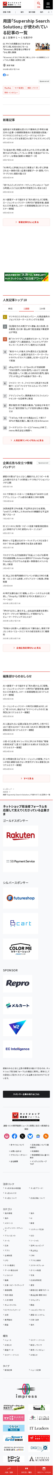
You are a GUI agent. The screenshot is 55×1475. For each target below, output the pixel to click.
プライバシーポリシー (19, 1155)
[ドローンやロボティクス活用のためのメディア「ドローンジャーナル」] (13, 1460)
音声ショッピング (37, 1245)
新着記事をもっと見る (29, 222)
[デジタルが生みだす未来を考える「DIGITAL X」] (39, 1450)
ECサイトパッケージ (12, 1310)
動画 (6, 1280)
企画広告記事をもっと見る (28, 647)
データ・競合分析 (11, 1270)
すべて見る (28, 778)
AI (31, 1218)
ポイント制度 (36, 1270)
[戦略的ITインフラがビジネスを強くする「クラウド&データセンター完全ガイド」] (13, 1408)
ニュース (8, 1340)
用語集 (5, 792)
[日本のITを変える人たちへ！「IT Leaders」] (39, 1429)
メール (7, 1240)
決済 (6, 1315)
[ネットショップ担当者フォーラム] (25, 1119)
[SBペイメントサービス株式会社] (20, 861)
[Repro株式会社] (17, 983)
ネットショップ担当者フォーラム (12, 5)
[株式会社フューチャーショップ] (20, 898)
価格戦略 (8, 1290)
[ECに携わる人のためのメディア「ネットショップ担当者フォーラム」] (39, 1439)
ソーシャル (35, 1240)
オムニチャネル (10, 1305)
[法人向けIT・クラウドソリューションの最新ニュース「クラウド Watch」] (13, 1429)
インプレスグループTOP (38, 1162)
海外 (22, 12)
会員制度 (8, 1255)
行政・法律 (35, 1319)
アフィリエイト (10, 1235)
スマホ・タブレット (37, 1265)
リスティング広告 (37, 1229)
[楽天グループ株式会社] (20, 836)
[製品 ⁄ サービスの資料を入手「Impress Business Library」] (13, 1450)
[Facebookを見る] (14, 1136)
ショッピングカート (38, 1310)
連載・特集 (7, 12)
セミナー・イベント (38, 1340)
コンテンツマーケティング (14, 1229)
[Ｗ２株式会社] (17, 1027)
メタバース (9, 1223)
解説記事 (8, 1370)
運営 (32, 1285)
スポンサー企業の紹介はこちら (26, 1094)
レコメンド (9, 1275)
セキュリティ (35, 1300)
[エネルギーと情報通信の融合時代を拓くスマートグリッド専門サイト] (13, 1439)
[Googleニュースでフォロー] (38, 1136)
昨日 (10, 308)
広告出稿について (38, 1198)
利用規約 (35, 1151)
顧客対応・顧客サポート (40, 1290)
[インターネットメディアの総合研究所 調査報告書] (39, 1419)
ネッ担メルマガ (10, 1193)
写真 (32, 1275)
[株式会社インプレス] (26, 1391)
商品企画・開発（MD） (39, 1295)
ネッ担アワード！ (37, 1188)
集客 (32, 1223)
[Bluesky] (30, 1136)
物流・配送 (9, 1295)
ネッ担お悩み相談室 (13, 1188)
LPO (6, 1260)
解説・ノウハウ (36, 1345)
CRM (32, 1255)
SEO (32, 1235)
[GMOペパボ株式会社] (20, 949)
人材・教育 (9, 1300)
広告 (6, 1245)
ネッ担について (11, 1198)
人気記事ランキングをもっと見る (28, 440)
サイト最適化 (10, 1265)
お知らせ (8, 1345)
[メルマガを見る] (6, 1136)
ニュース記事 (36, 1370)
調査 (6, 1324)
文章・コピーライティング (14, 1285)
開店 (32, 1305)
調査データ (9, 1350)
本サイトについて (17, 1144)
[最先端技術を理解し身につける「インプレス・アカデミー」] (39, 1460)
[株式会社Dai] (20, 923)
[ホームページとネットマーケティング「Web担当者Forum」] (13, 1419)
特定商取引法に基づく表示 (39, 1156)
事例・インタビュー (38, 1350)
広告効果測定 (36, 1280)
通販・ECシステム (37, 1315)
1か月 (42, 308)
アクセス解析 (36, 1260)
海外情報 (32, 12)
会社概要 (14, 1161)
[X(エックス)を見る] (22, 1136)
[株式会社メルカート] (17, 1005)
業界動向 (8, 1319)
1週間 (26, 308)
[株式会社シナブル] (17, 1049)
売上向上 (34, 1250)
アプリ (7, 1250)
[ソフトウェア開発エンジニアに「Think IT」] (39, 1408)
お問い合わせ (16, 1151)
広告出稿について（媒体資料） (39, 1146)
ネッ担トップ (7, 789)
